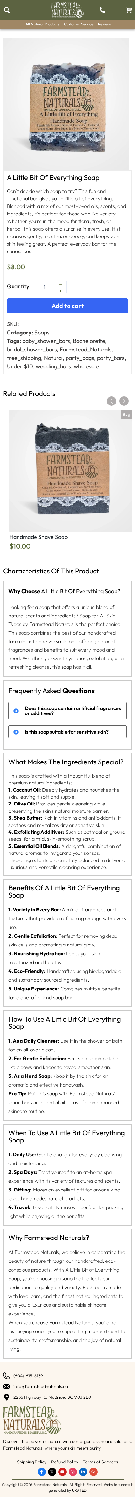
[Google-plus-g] (93, 1472)
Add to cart (67, 306)
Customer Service (78, 24)
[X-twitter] (52, 1472)
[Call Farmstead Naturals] (102, 10)
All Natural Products (42, 24)
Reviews (104, 24)
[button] (7, 10)
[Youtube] (62, 1472)
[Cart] (129, 10)
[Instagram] (73, 1472)
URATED (79, 1490)
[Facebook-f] (42, 1472)
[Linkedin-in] (83, 1472)
